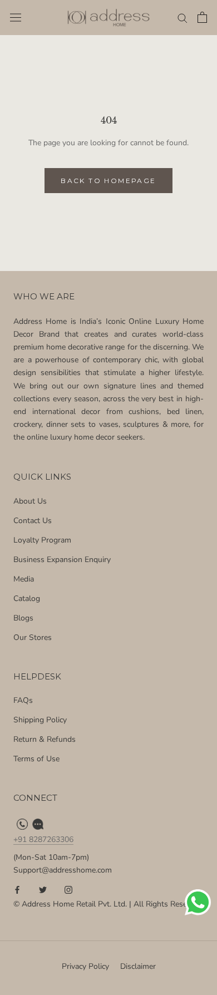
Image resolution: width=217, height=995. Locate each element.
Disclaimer (138, 966)
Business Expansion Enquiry (62, 559)
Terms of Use (36, 758)
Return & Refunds (44, 739)
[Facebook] (17, 889)
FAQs (23, 700)
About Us (30, 501)
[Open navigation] (15, 17)
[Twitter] (43, 889)
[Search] (182, 17)
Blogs (23, 618)
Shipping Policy (40, 720)
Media (23, 579)
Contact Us (32, 520)
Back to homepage (108, 180)
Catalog (26, 598)
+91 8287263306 (43, 839)
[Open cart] (202, 17)
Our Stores (32, 637)
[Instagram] (68, 889)
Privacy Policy (85, 966)
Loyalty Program (42, 540)
